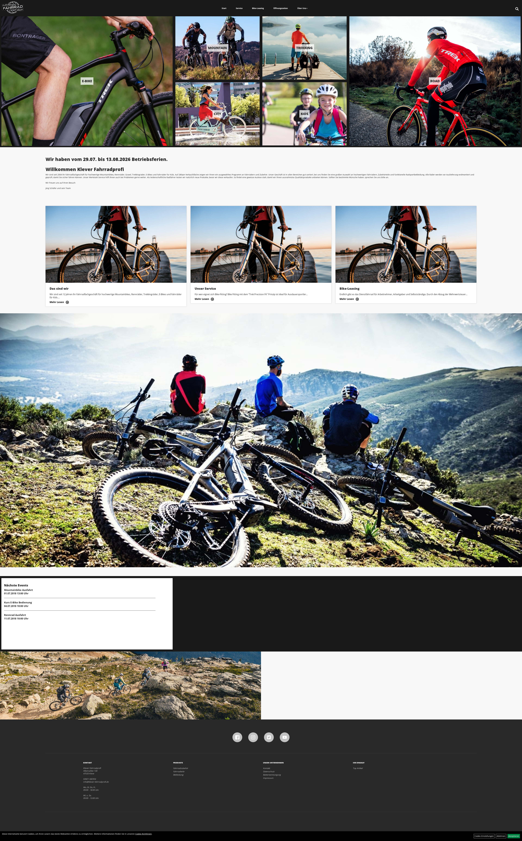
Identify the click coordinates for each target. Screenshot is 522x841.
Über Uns (301, 8)
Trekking (304, 48)
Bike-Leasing (258, 8)
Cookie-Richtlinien (143, 834)
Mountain (217, 48)
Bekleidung (178, 774)
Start (224, 8)
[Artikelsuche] (517, 9)
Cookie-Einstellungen (484, 836)
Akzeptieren (513, 836)
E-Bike (87, 81)
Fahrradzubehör (180, 768)
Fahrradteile (178, 771)
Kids (304, 113)
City (217, 113)
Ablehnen (501, 836)
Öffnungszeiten (280, 8)
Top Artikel (358, 768)
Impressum (268, 778)
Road (435, 81)
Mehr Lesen (57, 302)
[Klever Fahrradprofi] (13, 7)
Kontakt (266, 768)
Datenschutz (268, 771)
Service (239, 8)
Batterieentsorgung (272, 774)
